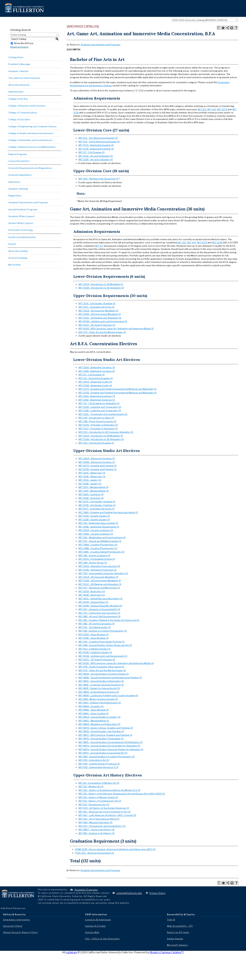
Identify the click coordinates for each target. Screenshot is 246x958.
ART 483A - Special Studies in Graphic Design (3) (103, 674)
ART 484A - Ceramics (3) (91, 706)
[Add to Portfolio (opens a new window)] (223, 28)
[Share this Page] (227, 28)
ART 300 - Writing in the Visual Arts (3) (98, 178)
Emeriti (12, 244)
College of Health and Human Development (30, 133)
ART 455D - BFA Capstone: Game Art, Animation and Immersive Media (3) (116, 328)
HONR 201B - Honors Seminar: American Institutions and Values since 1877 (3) (115, 849)
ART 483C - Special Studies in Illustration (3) (101, 681)
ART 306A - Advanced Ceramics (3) (96, 458)
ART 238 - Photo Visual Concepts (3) (97, 421)
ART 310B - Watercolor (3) (91, 476)
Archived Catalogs (18, 258)
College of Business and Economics (26, 105)
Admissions (14, 182)
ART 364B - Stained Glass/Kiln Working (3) (100, 605)
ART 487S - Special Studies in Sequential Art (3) (102, 753)
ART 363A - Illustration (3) (91, 591)
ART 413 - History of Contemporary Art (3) (99, 801)
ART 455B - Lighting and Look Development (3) (102, 321)
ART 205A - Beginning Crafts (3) (95, 381)
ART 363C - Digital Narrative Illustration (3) (100, 598)
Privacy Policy (157, 893)
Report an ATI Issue (178, 932)
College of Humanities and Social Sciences (30, 140)
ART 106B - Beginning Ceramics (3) (96, 371)
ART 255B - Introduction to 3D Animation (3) (101, 287)
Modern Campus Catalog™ (167, 952)
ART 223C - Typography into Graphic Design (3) (102, 414)
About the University (19, 85)
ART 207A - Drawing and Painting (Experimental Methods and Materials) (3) (117, 389)
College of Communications (22, 112)
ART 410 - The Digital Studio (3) (94, 627)
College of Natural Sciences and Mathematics (32, 147)
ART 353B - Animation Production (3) (97, 570)
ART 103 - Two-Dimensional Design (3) (98, 138)
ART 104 (211, 109)
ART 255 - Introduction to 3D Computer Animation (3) (105, 432)
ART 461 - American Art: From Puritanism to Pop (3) (104, 811)
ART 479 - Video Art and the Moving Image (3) (102, 332)
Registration (14, 195)
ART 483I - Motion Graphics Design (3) (98, 699)
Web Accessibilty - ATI (180, 926)
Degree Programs (17, 154)
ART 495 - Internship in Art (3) (93, 760)
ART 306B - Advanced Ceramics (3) (96, 462)
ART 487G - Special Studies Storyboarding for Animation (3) (109, 745)
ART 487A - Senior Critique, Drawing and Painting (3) (105, 728)
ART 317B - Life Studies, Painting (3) (96, 505)
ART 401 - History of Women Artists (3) (98, 797)
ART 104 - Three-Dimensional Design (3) (99, 141)
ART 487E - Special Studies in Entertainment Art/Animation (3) (110, 742)
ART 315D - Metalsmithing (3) (93, 491)
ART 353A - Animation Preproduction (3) (99, 566)
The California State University (24, 78)
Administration (16, 91)
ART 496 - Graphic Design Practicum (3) (99, 763)
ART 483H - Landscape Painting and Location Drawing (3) (108, 695)
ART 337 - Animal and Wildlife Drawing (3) (99, 541)
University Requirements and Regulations (30, 168)
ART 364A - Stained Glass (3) (93, 602)
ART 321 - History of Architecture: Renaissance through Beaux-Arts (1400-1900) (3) (121, 793)
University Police (12, 926)
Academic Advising (18, 188)
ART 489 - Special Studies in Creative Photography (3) (106, 756)
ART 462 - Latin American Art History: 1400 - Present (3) (107, 815)
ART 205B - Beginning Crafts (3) (95, 385)
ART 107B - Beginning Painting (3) (96, 148)
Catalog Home (15, 57)
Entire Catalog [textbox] (18, 34)
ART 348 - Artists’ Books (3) (92, 562)
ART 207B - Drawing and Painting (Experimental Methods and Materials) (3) (117, 392)
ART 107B (217, 242)
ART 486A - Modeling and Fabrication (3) (99, 724)
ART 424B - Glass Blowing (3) (93, 638)
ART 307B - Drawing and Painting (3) (97, 469)
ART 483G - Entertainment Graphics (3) (98, 692)
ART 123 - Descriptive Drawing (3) (95, 378)
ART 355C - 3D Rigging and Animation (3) (99, 317)
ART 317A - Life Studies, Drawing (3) (96, 303)
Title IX (171, 919)
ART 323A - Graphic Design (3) (94, 516)
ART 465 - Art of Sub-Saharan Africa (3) (98, 819)
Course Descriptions (18, 161)
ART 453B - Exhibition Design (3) (95, 652)
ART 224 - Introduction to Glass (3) (96, 417)
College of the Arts (18, 99)
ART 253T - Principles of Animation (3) (98, 428)
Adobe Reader (175, 938)
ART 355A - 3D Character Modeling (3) (98, 310)
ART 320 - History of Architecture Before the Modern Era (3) (109, 790)
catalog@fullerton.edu (129, 893)
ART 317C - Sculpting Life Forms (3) (96, 307)
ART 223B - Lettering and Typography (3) (99, 410)
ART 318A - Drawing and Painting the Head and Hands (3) (108, 512)
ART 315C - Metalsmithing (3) (93, 487)
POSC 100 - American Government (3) (94, 853)
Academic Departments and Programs (28, 202)
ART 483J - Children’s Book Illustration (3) (99, 702)
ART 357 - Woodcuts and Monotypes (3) (99, 587)
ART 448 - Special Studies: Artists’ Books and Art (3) (105, 645)
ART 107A (222, 109)
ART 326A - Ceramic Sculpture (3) (95, 530)
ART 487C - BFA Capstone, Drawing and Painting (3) (105, 735)
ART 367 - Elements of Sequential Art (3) (99, 609)
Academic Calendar (18, 71)
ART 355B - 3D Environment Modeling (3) (99, 314)
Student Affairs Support (20, 223)
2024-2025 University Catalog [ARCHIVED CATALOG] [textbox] (199, 20)
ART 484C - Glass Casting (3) (93, 713)
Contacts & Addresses (98, 919)
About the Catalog (18, 251)
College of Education (19, 119)
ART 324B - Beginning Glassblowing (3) (98, 526)
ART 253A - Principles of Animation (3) (98, 425)
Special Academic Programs (22, 209)
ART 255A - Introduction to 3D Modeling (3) (100, 284)
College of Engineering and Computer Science (32, 126)
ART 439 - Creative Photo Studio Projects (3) (101, 641)
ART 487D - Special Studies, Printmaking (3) (101, 738)
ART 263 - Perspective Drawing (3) (96, 443)
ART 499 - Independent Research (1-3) (98, 767)
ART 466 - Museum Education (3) (95, 822)
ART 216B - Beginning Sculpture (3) (96, 399)
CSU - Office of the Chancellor (102, 938)
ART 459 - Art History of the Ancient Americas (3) (103, 808)
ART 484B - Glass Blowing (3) (93, 709)
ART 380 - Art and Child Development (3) (99, 616)
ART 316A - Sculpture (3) (91, 494)
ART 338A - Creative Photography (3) (97, 544)
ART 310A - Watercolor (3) (91, 472)
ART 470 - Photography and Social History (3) (101, 826)
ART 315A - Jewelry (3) (89, 480)
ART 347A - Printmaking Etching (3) (96, 559)
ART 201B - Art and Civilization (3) (95, 159)
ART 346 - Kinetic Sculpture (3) (94, 555)
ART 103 (201, 109)
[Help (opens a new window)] (236, 28)
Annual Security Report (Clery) (20, 932)
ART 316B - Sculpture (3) (91, 498)
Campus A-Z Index (95, 926)
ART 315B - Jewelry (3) (89, 483)
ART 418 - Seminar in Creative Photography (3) (102, 630)
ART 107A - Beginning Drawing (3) (96, 145)
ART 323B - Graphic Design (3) (94, 519)
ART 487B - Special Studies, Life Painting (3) (101, 731)
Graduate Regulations (20, 175)
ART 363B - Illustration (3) (91, 595)
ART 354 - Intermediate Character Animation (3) (103, 573)
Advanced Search (19, 47)
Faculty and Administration (22, 237)
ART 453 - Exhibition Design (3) (94, 649)
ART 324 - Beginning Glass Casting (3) (98, 523)
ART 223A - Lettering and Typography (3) (99, 407)
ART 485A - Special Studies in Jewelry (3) (99, 717)
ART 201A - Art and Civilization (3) (95, 156)
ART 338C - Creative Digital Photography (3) (101, 551)
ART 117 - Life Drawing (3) (91, 152)
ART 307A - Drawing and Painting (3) (97, 465)
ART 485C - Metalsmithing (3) (93, 720)
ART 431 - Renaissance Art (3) (93, 804)
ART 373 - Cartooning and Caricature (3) (99, 613)
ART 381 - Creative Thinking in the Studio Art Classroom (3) (108, 620)
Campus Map (92, 932)
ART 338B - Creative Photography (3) (97, 548)
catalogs (71, 952)
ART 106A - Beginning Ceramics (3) (96, 367)
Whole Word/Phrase (23, 43)
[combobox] (204, 20)
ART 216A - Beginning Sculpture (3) (96, 396)
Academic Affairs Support (21, 216)
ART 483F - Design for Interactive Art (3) (99, 688)
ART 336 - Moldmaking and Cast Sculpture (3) (102, 537)
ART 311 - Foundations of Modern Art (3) (98, 783)
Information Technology (20, 230)
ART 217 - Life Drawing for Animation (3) (98, 403)
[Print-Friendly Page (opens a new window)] (232, 28)
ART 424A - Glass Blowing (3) (93, 634)
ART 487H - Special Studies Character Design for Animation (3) (110, 749)
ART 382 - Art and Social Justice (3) (96, 623)
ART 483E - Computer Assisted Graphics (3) (101, 684)
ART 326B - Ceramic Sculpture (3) (95, 534)
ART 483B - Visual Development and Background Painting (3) (110, 677)
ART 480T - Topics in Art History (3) (96, 829)
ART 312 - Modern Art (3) (91, 786)
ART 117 (99, 246)
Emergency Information (16, 919)
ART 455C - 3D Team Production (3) (96, 325)
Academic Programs (86, 889)
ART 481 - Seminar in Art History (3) (96, 833)
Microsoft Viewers (177, 945)
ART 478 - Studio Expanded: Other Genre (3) (101, 666)
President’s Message (19, 64)
